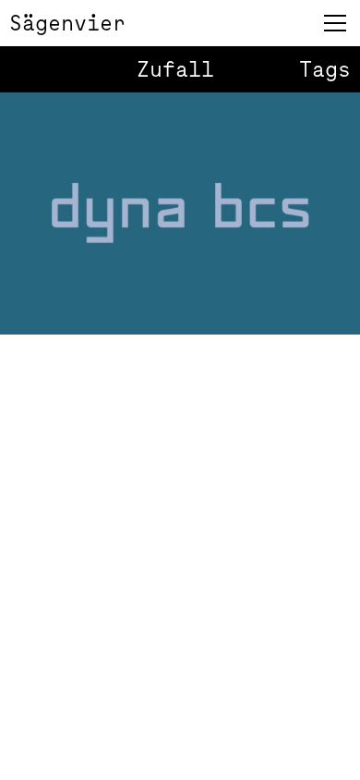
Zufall (175, 69)
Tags (325, 69)
